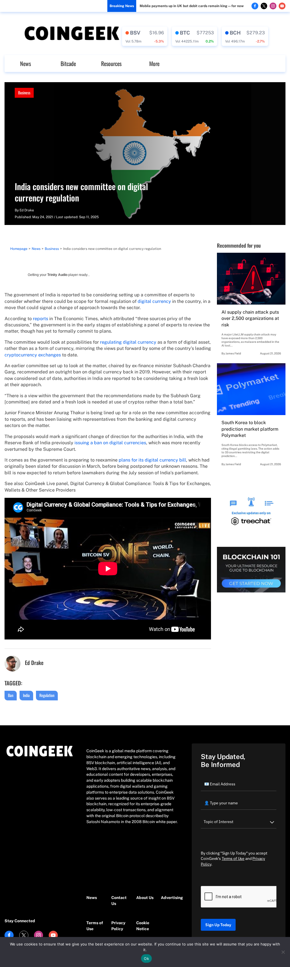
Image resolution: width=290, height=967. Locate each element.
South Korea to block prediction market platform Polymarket (249, 429)
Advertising (170, 897)
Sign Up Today (218, 924)
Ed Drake (27, 210)
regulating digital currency (128, 342)
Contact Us (119, 900)
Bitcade (68, 63)
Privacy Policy (118, 926)
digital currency (154, 301)
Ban (10, 695)
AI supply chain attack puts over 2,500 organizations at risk (250, 318)
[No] (283, 952)
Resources (111, 63)
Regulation (46, 695)
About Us (144, 897)
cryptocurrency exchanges (33, 355)
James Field (233, 353)
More (154, 63)
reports (40, 318)
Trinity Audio (57, 275)
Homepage (18, 249)
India (26, 695)
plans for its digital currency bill (152, 460)
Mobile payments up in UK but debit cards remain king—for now (192, 6)
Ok (146, 958)
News (25, 63)
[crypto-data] (144, 36)
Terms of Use (94, 926)
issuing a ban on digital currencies (110, 442)
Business (24, 92)
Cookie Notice (142, 926)
